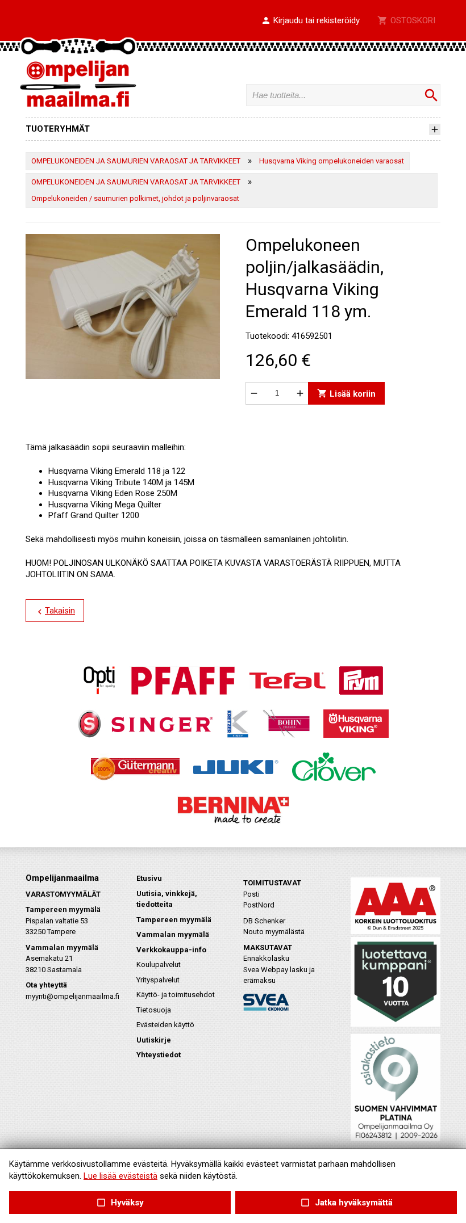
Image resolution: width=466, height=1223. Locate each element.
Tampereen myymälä (173, 919)
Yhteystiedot (158, 1054)
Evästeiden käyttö (165, 1024)
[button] (310, 21)
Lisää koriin (346, 393)
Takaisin (55, 611)
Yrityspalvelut (158, 980)
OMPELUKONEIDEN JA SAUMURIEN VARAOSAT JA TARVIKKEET (135, 161)
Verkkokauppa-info (171, 949)
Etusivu (149, 878)
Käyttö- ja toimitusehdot (175, 994)
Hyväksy (120, 1202)
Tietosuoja (153, 1010)
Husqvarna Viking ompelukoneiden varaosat (331, 161)
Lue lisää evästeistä (120, 1176)
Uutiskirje (153, 1040)
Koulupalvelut (158, 964)
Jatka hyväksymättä (345, 1202)
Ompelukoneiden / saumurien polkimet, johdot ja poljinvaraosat (135, 198)
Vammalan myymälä (172, 934)
